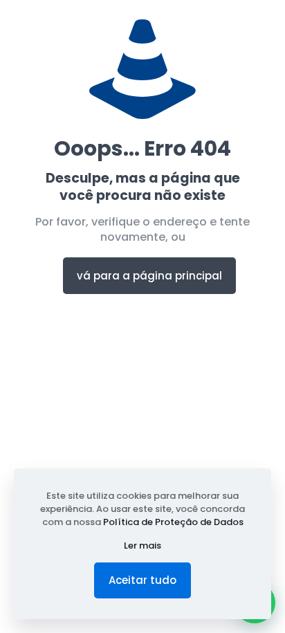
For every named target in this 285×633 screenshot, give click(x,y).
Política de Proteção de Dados (173, 522)
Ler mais (142, 545)
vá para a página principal (149, 275)
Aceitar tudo (142, 580)
